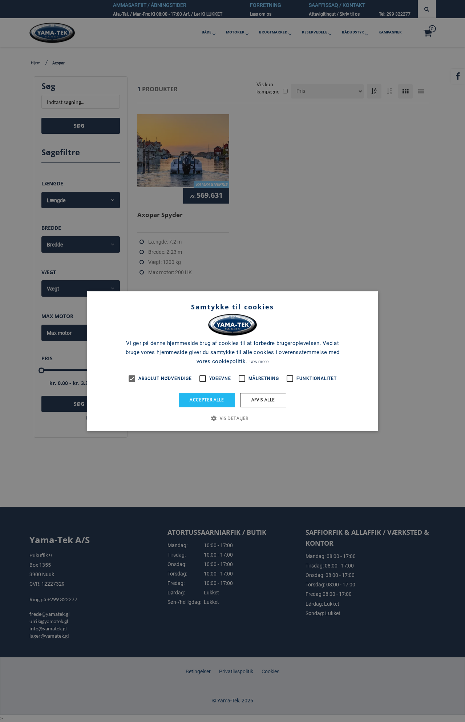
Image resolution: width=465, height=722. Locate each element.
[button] (232, 418)
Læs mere (258, 361)
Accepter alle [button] (207, 400)
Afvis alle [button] (263, 400)
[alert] (232, 361)
